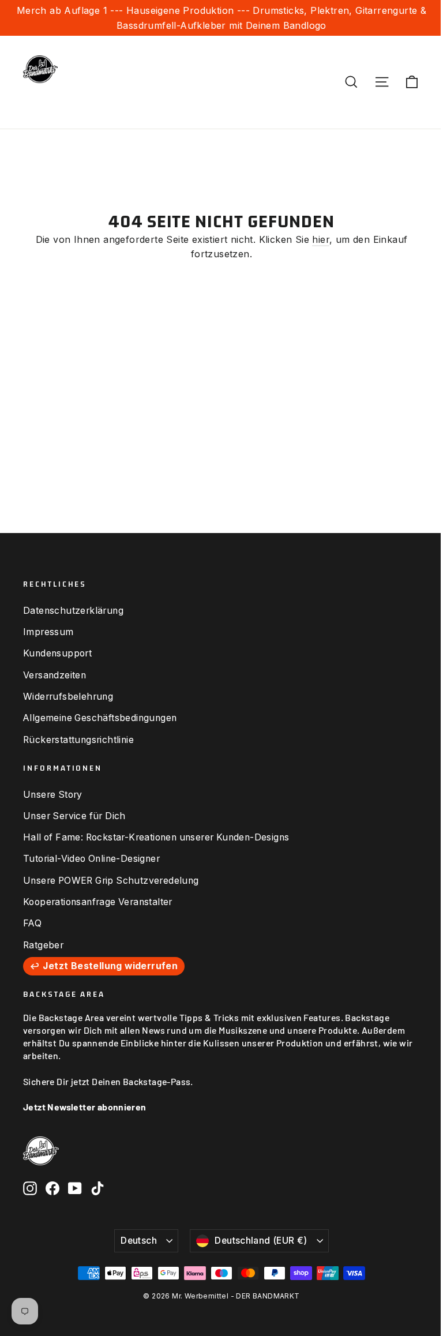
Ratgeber (43, 945)
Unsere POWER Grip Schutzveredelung (111, 880)
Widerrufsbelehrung (68, 696)
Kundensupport (57, 653)
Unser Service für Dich (74, 815)
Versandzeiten (54, 675)
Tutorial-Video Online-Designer (91, 858)
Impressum (48, 631)
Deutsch (139, 1240)
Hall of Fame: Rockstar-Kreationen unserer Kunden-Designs (156, 837)
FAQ (32, 923)
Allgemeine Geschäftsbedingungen (100, 717)
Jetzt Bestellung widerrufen (110, 965)
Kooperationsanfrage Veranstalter (97, 901)
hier (320, 239)
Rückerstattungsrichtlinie (78, 739)
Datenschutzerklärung (73, 610)
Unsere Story (52, 794)
